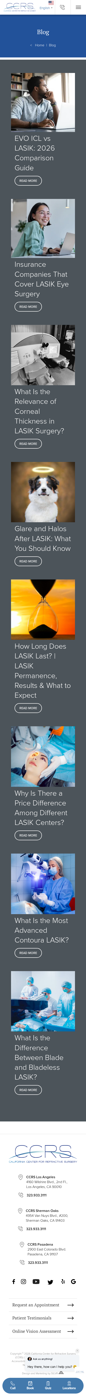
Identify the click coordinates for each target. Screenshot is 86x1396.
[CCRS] (18, 7)
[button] (80, 1368)
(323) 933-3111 (63, 7)
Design (26, 1373)
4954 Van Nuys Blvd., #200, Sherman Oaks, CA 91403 (47, 1215)
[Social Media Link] (14, 1282)
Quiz (48, 1388)
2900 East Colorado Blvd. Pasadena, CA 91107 (47, 1249)
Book (30, 1388)
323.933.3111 (37, 1195)
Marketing (41, 1373)
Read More (28, 181)
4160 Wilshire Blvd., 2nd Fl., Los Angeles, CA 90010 (46, 1181)
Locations (69, 1388)
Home (39, 45)
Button (78, 7)
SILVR (54, 1373)
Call (12, 1388)
